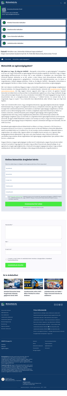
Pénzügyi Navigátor (37, 350)
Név (6, 241)
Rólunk (34, 343)
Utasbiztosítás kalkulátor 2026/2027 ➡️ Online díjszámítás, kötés (46, 326)
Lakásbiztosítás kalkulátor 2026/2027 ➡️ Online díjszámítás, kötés (47, 329)
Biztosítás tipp (4, 324)
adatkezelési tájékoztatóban (16, 196)
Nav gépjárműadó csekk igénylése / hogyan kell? (43, 333)
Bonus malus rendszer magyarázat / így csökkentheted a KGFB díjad (47, 322)
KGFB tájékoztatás (4, 312)
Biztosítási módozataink (6, 328)
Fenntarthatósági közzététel (50, 341)
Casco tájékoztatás (5, 314)
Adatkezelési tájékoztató (38, 345)
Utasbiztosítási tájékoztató (6, 319)
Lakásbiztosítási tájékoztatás (7, 317)
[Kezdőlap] (2, 59)
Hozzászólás (9, 224)
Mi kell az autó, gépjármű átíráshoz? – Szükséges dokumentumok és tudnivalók (49, 331)
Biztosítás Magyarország (6, 321)
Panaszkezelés (36, 348)
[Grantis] (9, 3)
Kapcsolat (35, 341)
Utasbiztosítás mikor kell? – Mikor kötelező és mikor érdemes (46, 317)
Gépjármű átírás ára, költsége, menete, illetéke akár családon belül (47, 312)
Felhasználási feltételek (6, 310)
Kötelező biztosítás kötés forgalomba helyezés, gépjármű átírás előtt (47, 315)
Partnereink (47, 348)
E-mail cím (8, 249)
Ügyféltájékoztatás (48, 345)
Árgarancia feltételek (5, 326)
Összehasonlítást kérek (33, 204)
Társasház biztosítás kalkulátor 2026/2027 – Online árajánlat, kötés (47, 324)
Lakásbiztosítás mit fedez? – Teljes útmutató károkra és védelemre (47, 319)
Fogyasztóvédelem (48, 343)
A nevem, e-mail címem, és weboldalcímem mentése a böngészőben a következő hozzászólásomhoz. (30, 259)
